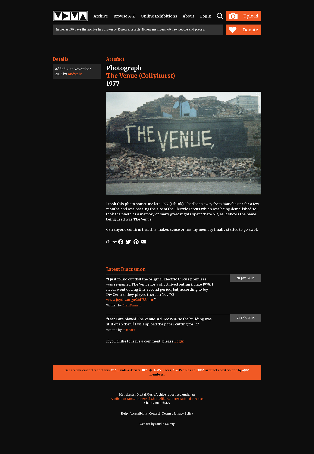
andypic (75, 74)
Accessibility (138, 413)
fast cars (128, 330)
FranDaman (131, 305)
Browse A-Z (124, 16)
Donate (250, 29)
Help (124, 413)
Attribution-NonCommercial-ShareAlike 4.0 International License (157, 399)
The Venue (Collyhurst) (140, 76)
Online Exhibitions (159, 16)
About (188, 16)
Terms (167, 413)
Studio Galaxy (165, 424)
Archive (101, 16)
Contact (154, 413)
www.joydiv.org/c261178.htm (130, 299)
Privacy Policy (183, 413)
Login (205, 16)
